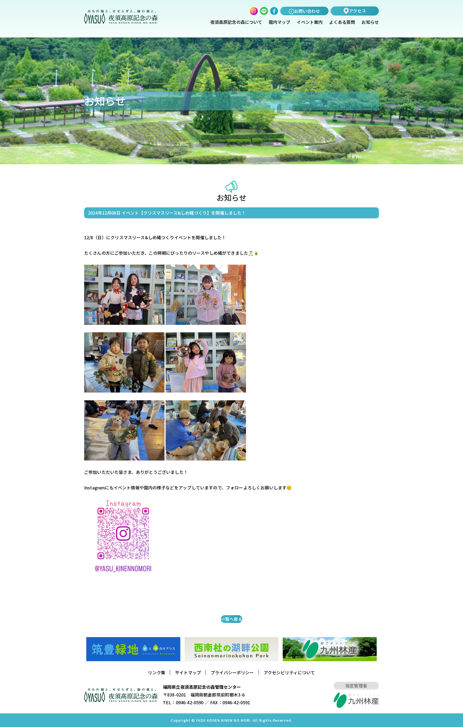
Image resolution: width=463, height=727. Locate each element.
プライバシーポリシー (232, 672)
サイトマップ (188, 672)
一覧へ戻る (231, 619)
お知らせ (370, 22)
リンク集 (156, 672)
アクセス (357, 10)
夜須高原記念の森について (236, 22)
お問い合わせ (307, 11)
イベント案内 (310, 22)
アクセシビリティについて (289, 672)
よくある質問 (342, 22)
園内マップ (279, 22)
